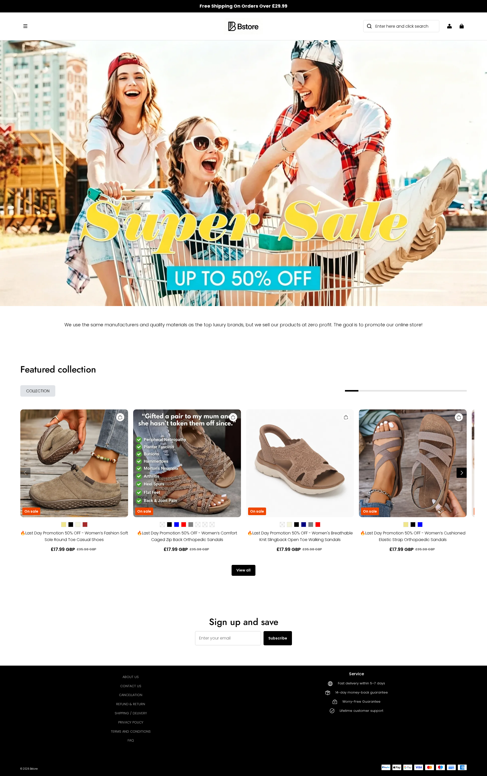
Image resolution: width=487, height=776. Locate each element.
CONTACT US (130, 686)
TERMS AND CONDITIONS (131, 731)
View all (243, 570)
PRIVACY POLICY (130, 722)
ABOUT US (131, 676)
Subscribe (277, 638)
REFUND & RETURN (130, 704)
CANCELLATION (130, 695)
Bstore (34, 769)
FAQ (131, 740)
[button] (120, 26)
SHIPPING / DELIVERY (131, 713)
